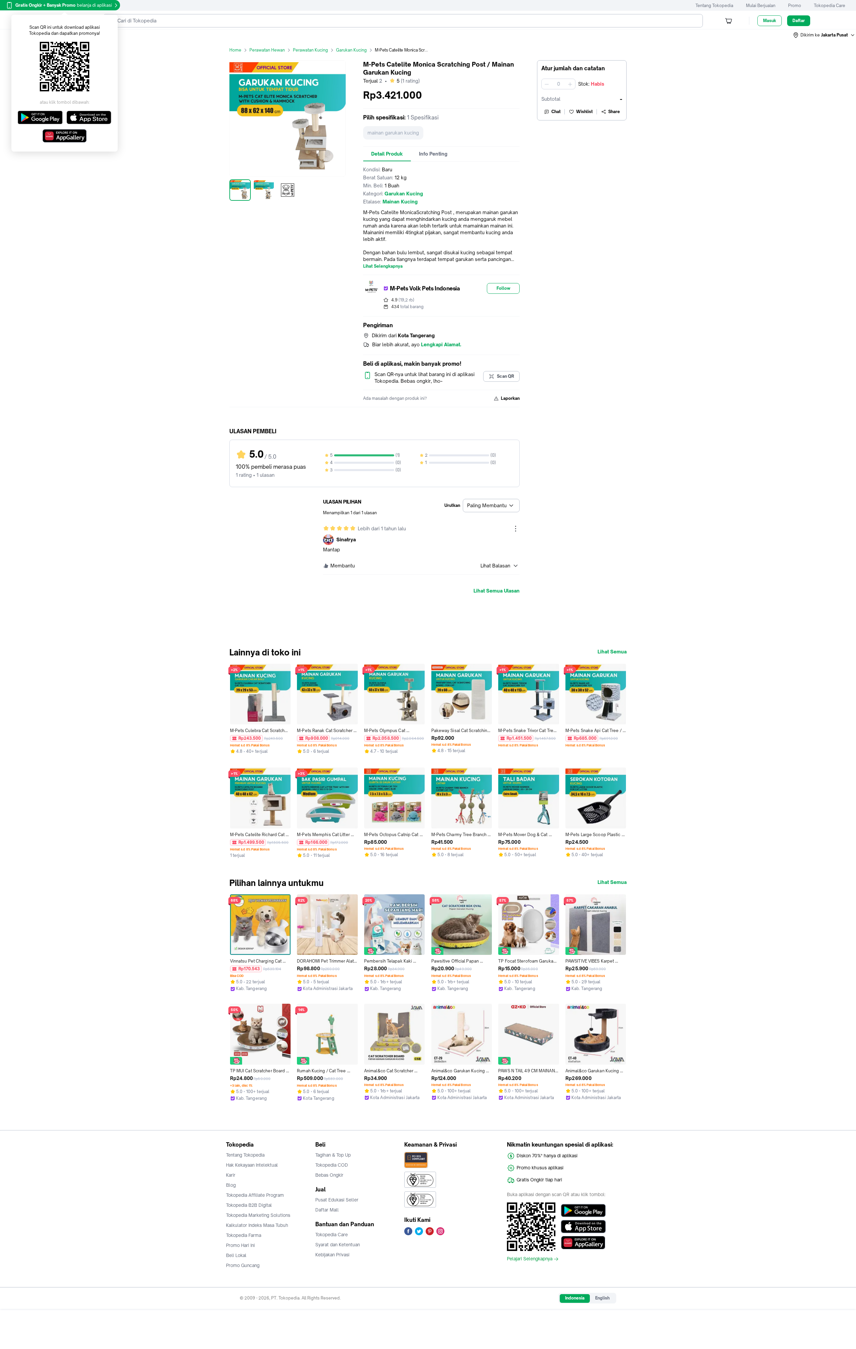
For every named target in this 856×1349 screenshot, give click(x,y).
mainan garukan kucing (393, 133)
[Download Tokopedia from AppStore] (583, 1226)
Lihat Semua (612, 651)
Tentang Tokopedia (714, 5)
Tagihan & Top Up (333, 1155)
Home (235, 50)
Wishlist (584, 111)
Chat (556, 111)
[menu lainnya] (516, 529)
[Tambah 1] (570, 84)
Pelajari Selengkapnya (529, 1259)
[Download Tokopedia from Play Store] (583, 1210)
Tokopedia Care (829, 5)
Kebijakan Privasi (332, 1254)
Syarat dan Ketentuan (337, 1244)
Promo (794, 5)
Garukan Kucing (351, 50)
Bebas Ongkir (329, 1175)
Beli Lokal (236, 1255)
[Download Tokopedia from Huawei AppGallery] (583, 1242)
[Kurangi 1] (547, 84)
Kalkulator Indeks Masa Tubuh (257, 1225)
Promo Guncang (242, 1265)
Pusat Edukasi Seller (336, 1199)
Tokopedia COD (331, 1165)
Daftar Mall (327, 1209)
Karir (230, 1175)
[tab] (387, 154)
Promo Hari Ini (240, 1245)
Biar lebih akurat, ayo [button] (416, 344)
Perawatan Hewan (267, 50)
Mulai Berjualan (760, 5)
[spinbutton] (558, 84)
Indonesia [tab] (574, 1297)
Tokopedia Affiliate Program (255, 1195)
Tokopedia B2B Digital (249, 1205)
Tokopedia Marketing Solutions (258, 1215)
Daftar (798, 20)
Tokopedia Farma (243, 1235)
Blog (231, 1185)
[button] (824, 35)
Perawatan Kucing (310, 50)
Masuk (769, 20)
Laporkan (510, 398)
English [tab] (602, 1297)
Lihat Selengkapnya (383, 266)
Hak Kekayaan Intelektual (252, 1165)
